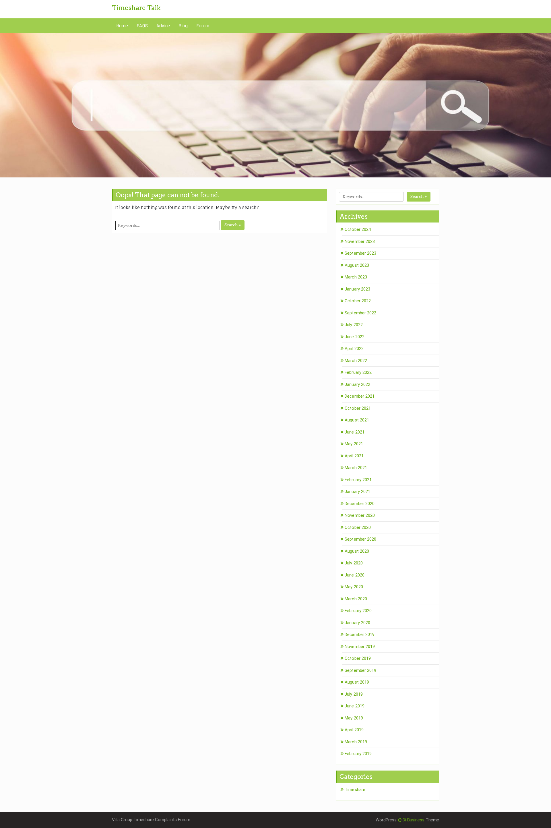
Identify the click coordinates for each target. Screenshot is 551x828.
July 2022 (354, 324)
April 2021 (354, 456)
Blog (183, 25)
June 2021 (354, 432)
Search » (232, 224)
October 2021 (358, 408)
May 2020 (354, 586)
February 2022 (358, 372)
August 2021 (357, 420)
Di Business (412, 820)
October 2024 (358, 229)
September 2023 (360, 253)
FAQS (142, 25)
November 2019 (360, 646)
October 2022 (358, 300)
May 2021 (354, 443)
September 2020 (360, 539)
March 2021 (356, 467)
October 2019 (358, 658)
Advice (163, 25)
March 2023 (356, 277)
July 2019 (354, 694)
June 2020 (354, 575)
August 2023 (357, 265)
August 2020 (357, 551)
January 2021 (357, 491)
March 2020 (356, 598)
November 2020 (360, 515)
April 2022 (354, 348)
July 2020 (354, 563)
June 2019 (354, 706)
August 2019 (357, 682)
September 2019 (360, 670)
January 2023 (357, 289)
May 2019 (354, 718)
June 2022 (354, 336)
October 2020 (358, 527)
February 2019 (358, 753)
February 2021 (358, 479)
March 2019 (356, 741)
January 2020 (357, 622)
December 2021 (360, 396)
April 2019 (354, 729)
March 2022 (356, 360)
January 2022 (357, 384)
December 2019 (360, 634)
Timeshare (355, 789)
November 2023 (360, 241)
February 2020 (358, 610)
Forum (202, 25)
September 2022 (360, 313)
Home (122, 25)
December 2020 (360, 503)
